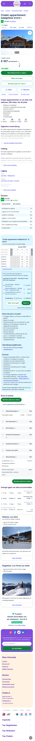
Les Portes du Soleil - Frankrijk (10, 181)
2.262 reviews (21, 625)
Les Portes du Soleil (17, 10)
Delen (10, 90)
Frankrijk (8, 10)
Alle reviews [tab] (16, 204)
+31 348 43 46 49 (7, 703)
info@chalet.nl (6, 701)
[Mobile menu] (4, 4)
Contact (4, 661)
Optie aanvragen (13, 303)
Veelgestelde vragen (8, 684)
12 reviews (13, 21)
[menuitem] (3, 11)
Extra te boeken (13, 94)
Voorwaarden (6, 710)
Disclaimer (15, 710)
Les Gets (26, 10)
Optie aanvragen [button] (17, 78)
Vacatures (5, 666)
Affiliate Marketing (7, 669)
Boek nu (26, 303)
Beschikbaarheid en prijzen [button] (17, 73)
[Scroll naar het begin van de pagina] (30, 738)
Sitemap (28, 710)
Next (31, 42)
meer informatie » (23, 376)
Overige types (25, 94)
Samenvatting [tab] (6, 204)
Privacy (22, 710)
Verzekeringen (6, 679)
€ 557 (4, 61)
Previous (2, 42)
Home (2, 10)
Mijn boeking (6, 682)
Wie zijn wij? (6, 664)
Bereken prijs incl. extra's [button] (16, 84)
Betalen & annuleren (8, 687)
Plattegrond (11, 175)
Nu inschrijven (17, 648)
